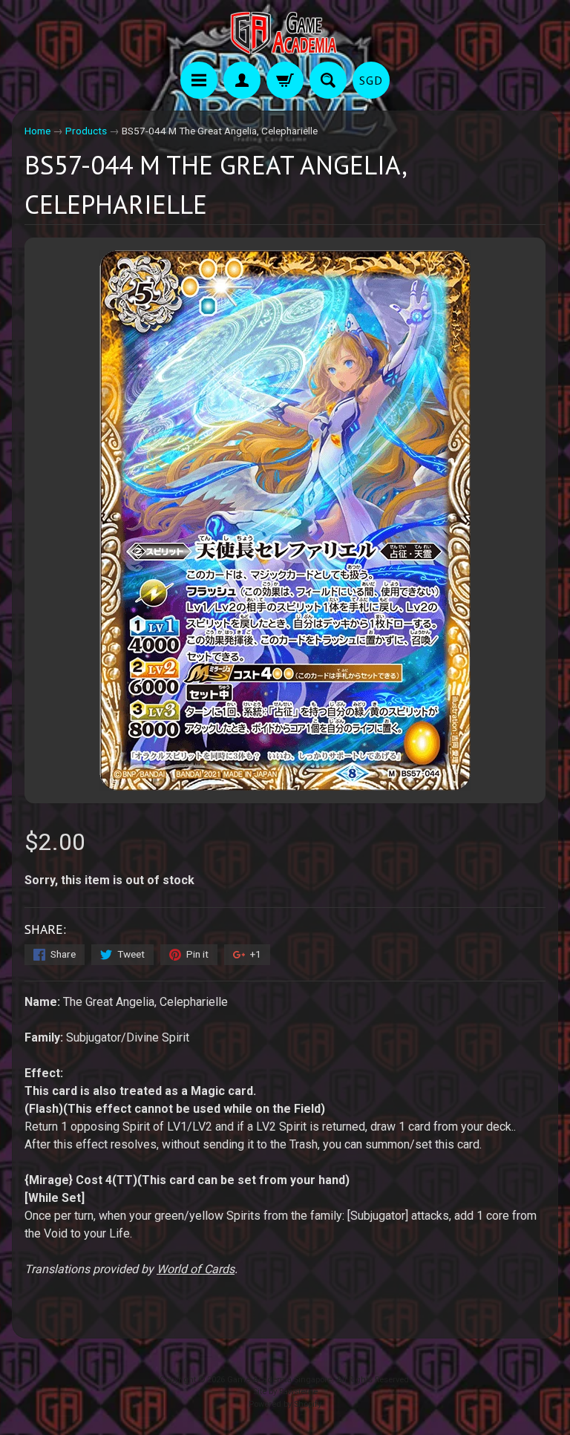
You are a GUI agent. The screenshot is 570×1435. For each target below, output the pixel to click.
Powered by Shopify (285, 1404)
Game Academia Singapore (279, 1380)
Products (86, 131)
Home (37, 131)
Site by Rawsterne (285, 1391)
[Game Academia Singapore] (285, 33)
